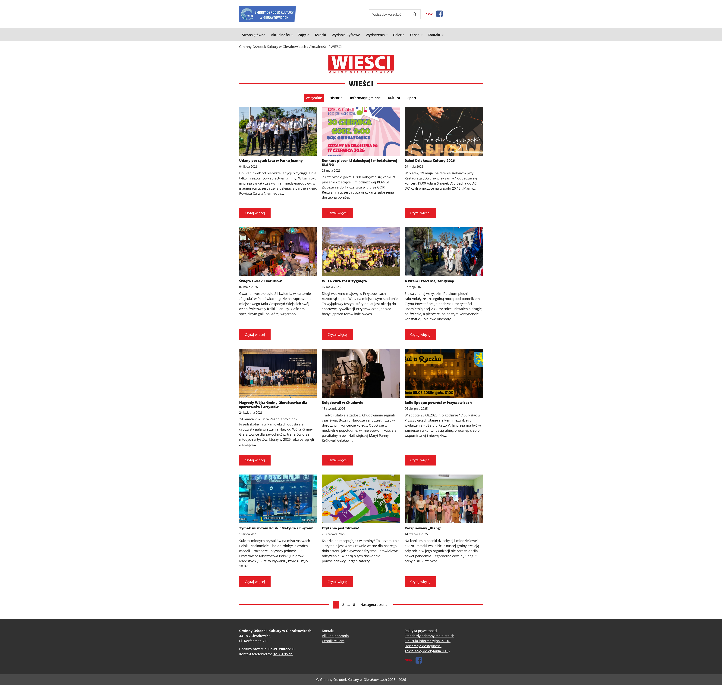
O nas (414, 35)
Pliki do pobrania (335, 636)
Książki (320, 35)
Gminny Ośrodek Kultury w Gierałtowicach (353, 679)
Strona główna (253, 35)
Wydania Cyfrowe (346, 35)
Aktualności (280, 35)
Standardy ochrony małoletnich (429, 636)
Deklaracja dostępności (423, 646)
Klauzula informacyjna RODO (427, 641)
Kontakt (434, 35)
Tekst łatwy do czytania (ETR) (427, 651)
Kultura (394, 97)
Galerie (398, 35)
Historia (335, 97)
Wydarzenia (375, 35)
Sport (411, 97)
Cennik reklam (333, 641)
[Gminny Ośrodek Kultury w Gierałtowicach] (268, 14)
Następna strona (373, 604)
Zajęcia (303, 35)
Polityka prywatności (421, 630)
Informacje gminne (365, 97)
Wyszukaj (415, 14)
